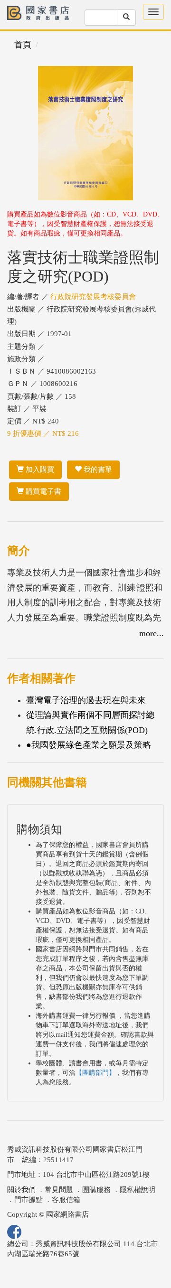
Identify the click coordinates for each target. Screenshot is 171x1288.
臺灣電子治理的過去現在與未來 (86, 700)
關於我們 (21, 1190)
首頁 (22, 44)
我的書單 (97, 469)
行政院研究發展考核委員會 (93, 297)
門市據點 (28, 1199)
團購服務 (96, 1190)
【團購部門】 (95, 1072)
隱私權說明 (137, 1190)
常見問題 (59, 1190)
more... (151, 633)
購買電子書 (42, 491)
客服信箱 (66, 1199)
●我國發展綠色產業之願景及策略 (88, 745)
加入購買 (39, 469)
